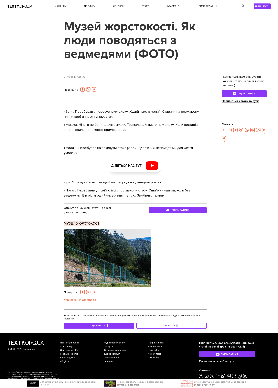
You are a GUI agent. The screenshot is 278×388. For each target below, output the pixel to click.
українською (28, 377)
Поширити (71, 90)
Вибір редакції (67, 357)
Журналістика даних (114, 342)
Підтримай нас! (156, 342)
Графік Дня (153, 350)
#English (64, 361)
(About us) (74, 342)
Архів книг (153, 357)
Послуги (108, 346)
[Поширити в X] (88, 89)
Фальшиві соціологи (115, 350)
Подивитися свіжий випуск (240, 101)
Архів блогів (154, 353)
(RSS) (69, 346)
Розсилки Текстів (69, 353)
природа (71, 300)
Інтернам (108, 361)
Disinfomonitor (111, 357)
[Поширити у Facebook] (82, 89)
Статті (63, 346)
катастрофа (88, 300)
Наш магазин (155, 346)
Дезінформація (112, 353)
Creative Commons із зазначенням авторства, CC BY (37, 374)
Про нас (64, 342)
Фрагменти (66, 350)
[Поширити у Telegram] (94, 89)
